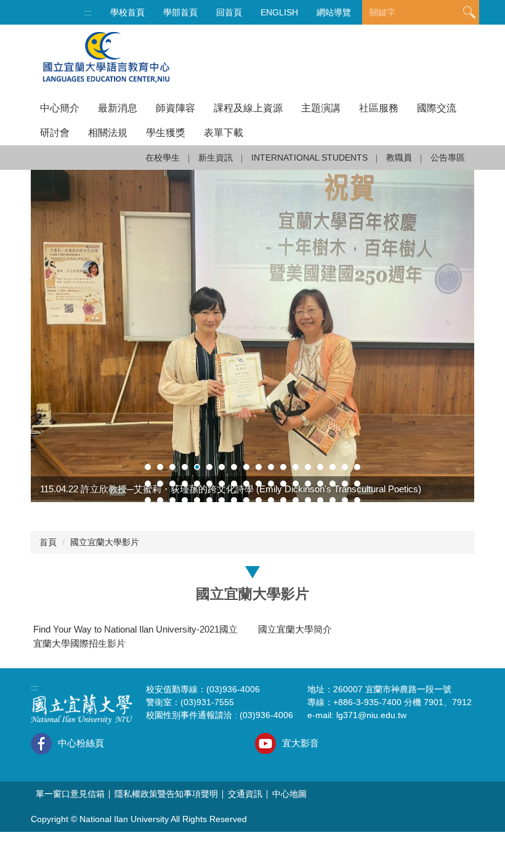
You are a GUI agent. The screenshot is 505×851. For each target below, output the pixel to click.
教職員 (399, 157)
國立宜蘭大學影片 (104, 542)
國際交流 (436, 108)
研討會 (55, 132)
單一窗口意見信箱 (70, 794)
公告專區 (447, 157)
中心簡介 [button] (59, 108)
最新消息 (117, 108)
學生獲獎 (165, 132)
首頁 (48, 542)
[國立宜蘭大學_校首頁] (81, 708)
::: (88, 12)
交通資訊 (245, 794)
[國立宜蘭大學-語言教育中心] (106, 60)
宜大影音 (300, 743)
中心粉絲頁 (81, 743)
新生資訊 (215, 157)
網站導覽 (334, 12)
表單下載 (223, 132)
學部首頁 (180, 12)
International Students (309, 157)
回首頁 (229, 12)
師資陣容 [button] (175, 108)
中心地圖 (289, 794)
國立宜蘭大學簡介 (295, 629)
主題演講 (321, 108)
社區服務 (378, 108)
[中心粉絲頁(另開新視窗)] (41, 743)
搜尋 (469, 12)
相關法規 (107, 132)
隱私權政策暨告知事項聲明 (166, 794)
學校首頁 (127, 12)
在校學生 (162, 157)
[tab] (148, 467)
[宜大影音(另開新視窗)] (265, 743)
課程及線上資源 (248, 108)
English (279, 12)
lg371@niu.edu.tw (371, 715)
